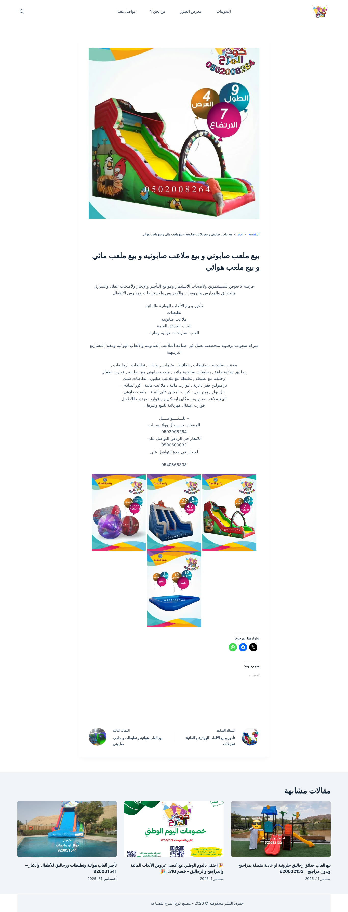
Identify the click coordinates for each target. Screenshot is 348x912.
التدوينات (223, 11)
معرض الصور (190, 11)
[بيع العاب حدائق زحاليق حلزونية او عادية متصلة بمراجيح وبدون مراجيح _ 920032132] (281, 829)
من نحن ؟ (157, 11)
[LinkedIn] (163, 709)
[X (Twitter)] (185, 709)
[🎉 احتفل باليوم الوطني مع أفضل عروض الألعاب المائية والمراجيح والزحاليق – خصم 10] (174, 829)
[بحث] (22, 11)
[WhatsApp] (142, 709)
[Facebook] (207, 709)
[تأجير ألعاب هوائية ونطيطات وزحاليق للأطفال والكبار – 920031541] (67, 829)
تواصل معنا (126, 11)
